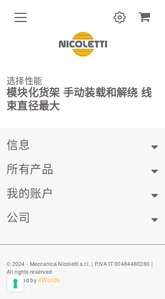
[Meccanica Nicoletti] (82, 44)
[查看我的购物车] (144, 17)
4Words (49, 279)
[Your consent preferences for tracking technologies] (15, 283)
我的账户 (30, 192)
